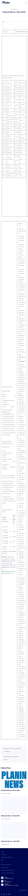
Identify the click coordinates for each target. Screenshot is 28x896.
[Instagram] (6, 894)
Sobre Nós (3, 854)
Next (5, 759)
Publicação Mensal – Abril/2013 (11, 756)
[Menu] (26, 2)
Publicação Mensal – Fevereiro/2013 (12, 748)
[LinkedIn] (4, 894)
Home (2, 851)
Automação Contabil (6, 857)
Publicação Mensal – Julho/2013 (10, 841)
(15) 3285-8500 (7, 881)
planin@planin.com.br (9, 571)
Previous (8, 751)
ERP (2, 860)
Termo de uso (4, 867)
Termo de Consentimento (7, 873)
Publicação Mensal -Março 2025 (10, 790)
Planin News (14, 9)
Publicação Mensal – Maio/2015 (10, 815)
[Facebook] (1, 894)
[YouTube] (9, 894)
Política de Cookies (6, 864)
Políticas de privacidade (7, 870)
